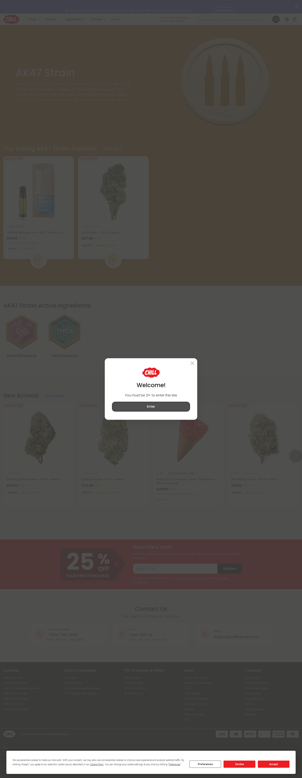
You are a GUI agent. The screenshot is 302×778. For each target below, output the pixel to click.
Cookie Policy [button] (97, 764)
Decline (239, 764)
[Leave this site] (192, 363)
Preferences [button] (174, 764)
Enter (151, 406)
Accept (273, 764)
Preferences (205, 764)
